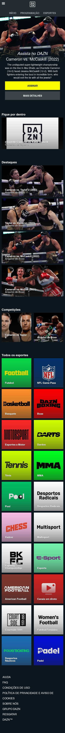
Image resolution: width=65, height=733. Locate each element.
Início (12, 13)
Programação (29, 13)
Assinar (32, 85)
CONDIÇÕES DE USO (16, 688)
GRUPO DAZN (11, 709)
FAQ (5, 682)
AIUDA (6, 677)
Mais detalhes (32, 95)
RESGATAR (9, 714)
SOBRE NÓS (10, 703)
